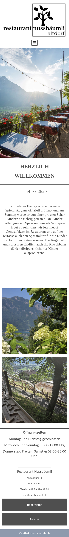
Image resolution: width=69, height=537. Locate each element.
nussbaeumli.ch (40, 533)
